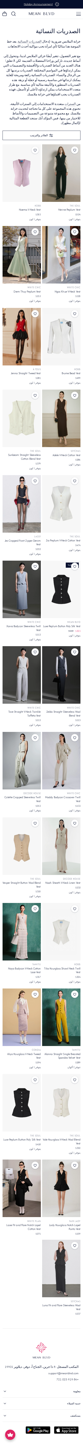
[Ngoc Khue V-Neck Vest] (61, 255)
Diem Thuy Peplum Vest (27, 291)
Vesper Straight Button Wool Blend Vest (22, 884)
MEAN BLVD (73, 622)
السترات (70, 104)
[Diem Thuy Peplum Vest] (22, 255)
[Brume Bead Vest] (61, 336)
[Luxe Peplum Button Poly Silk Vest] (61, 589)
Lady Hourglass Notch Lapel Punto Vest (64, 1227)
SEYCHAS (75, 451)
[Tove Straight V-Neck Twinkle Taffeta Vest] (22, 675)
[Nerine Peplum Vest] (61, 173)
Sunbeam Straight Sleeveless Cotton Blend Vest (24, 457)
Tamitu (36, 964)
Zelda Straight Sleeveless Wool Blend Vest (63, 713)
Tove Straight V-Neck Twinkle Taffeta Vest (24, 713)
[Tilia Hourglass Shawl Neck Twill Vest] (61, 931)
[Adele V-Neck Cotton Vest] (61, 418)
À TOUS (37, 369)
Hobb (38, 205)
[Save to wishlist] (74, 150)
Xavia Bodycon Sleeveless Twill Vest (23, 628)
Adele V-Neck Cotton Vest (66, 455)
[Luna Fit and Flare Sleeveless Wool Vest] (61, 1268)
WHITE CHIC (73, 287)
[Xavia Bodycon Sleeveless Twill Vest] (22, 589)
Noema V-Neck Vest (30, 209)
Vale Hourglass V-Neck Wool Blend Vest (61, 1141)
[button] (78, 14)
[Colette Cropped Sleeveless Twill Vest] (22, 760)
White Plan (34, 1221)
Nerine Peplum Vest (69, 209)
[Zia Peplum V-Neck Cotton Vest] (61, 504)
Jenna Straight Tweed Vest (26, 373)
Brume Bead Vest (71, 373)
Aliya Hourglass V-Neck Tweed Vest (24, 1056)
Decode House (32, 793)
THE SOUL (75, 205)
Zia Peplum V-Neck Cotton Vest (63, 540)
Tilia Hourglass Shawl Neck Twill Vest (62, 970)
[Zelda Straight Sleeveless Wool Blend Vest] (61, 675)
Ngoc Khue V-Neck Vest (67, 291)
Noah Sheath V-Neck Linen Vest (62, 883)
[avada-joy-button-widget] (10, 1435)
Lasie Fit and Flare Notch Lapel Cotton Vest (23, 1227)
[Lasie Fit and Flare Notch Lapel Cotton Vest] (22, 1188)
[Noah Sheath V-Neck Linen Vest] (61, 846)
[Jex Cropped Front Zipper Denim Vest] (22, 504)
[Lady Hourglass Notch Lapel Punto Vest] (61, 1188)
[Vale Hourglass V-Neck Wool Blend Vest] (61, 1103)
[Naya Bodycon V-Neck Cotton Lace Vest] (22, 931)
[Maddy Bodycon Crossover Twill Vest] (61, 760)
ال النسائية (30, 41)
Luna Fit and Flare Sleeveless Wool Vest (61, 1307)
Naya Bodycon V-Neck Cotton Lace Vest (24, 970)
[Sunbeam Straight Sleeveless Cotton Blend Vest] (22, 418)
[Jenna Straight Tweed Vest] (22, 336)
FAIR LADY (74, 1221)
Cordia (36, 1050)
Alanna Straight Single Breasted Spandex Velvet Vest (62, 1056)
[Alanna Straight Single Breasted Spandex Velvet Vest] (61, 1017)
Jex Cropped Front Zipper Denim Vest (23, 542)
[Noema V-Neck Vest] (22, 173)
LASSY (37, 536)
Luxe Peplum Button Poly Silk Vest (61, 626)
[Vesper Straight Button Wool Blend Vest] (22, 846)
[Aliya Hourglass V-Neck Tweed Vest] (22, 1017)
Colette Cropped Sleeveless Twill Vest (22, 799)
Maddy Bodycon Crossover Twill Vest (62, 799)
